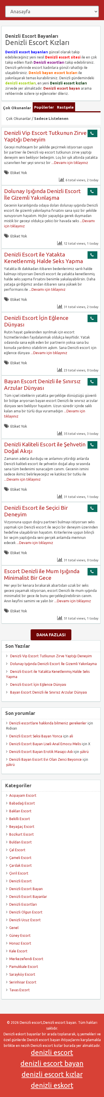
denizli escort (52, 1052)
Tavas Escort (19, 990)
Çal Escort (17, 850)
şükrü (84, 752)
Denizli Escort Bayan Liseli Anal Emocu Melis (45, 744)
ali (71, 736)
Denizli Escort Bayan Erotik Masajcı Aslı (41, 752)
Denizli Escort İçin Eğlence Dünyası (38, 684)
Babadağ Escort (22, 803)
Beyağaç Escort (21, 826)
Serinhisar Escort (22, 982)
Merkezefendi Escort (26, 959)
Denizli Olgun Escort (25, 912)
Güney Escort (20, 935)
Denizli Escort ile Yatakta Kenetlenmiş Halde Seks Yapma (43, 257)
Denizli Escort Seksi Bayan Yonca (35, 736)
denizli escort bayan (52, 1063)
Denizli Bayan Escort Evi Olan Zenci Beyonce (45, 759)
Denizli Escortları (23, 904)
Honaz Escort (20, 943)
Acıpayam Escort (22, 795)
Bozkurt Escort (21, 834)
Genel (13, 928)
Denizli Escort (20, 881)
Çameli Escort (20, 858)
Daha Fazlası (51, 634)
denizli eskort (52, 1085)
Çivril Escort (18, 873)
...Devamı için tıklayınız (69, 163)
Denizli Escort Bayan (26, 889)
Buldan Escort (20, 842)
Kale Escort (18, 951)
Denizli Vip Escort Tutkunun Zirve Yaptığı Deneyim (51, 656)
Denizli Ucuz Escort (25, 920)
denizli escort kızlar (52, 1074)
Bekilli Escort (19, 819)
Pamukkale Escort (23, 966)
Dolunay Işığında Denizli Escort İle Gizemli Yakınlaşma (42, 194)
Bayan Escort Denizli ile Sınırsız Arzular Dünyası (42, 384)
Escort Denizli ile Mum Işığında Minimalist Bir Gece (41, 574)
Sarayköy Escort (22, 974)
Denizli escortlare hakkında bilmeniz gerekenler (48, 723)
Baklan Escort (20, 811)
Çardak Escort (20, 865)
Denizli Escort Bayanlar (28, 896)
